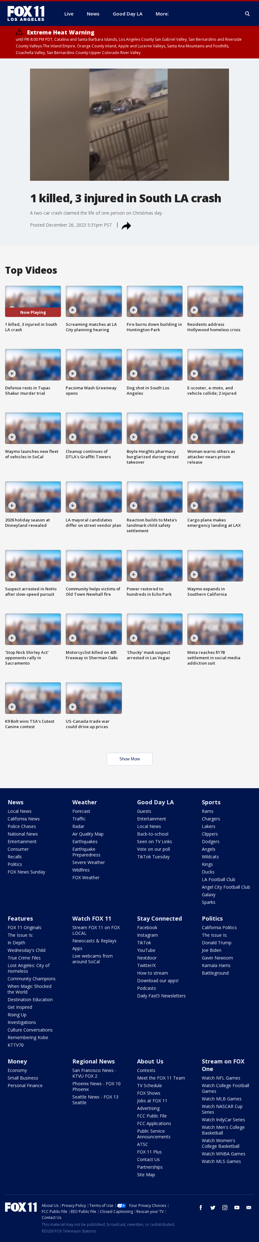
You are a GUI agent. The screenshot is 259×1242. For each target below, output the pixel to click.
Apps (77, 948)
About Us (150, 1061)
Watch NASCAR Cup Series (222, 1109)
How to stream (152, 973)
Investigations (22, 1022)
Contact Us (148, 1159)
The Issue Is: (20, 935)
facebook (201, 1207)
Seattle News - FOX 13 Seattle (95, 1099)
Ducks (208, 872)
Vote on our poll (153, 849)
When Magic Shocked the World (29, 989)
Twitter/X (146, 965)
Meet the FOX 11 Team (161, 1078)
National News (23, 834)
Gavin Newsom (217, 958)
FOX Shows (148, 1093)
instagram (225, 1207)
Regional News (93, 1061)
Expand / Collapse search (247, 14)
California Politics (219, 927)
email (249, 1207)
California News (24, 819)
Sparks (208, 902)
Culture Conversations (30, 1030)
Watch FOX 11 (91, 918)
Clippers (210, 834)
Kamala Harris (216, 965)
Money (17, 1061)
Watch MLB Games (222, 1099)
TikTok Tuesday (153, 857)
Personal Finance (25, 1085)
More (162, 13)
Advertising (148, 1108)
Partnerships (150, 1167)
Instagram (147, 935)
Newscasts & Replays (94, 941)
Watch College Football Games (225, 1088)
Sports (211, 802)
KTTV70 (16, 1045)
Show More (129, 759)
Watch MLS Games (221, 1161)
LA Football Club (218, 879)
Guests (144, 811)
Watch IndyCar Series (223, 1120)
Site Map (146, 1175)
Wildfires (81, 870)
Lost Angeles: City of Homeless (29, 968)
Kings (207, 864)
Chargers (211, 819)
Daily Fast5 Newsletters (161, 996)
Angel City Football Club (226, 887)
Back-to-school (152, 834)
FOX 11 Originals (24, 927)
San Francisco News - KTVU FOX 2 (94, 1073)
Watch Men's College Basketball (223, 1130)
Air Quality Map (88, 834)
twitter (213, 1207)
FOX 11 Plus (149, 1152)
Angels (208, 849)
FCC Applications (154, 1123)
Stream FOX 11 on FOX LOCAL (96, 930)
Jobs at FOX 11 (152, 1101)
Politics (15, 864)
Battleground (215, 973)
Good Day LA (155, 802)
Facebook (147, 927)
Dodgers (211, 841)
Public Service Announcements (154, 1134)
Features (20, 918)
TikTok (144, 943)
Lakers (208, 826)
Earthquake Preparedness (86, 852)
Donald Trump (217, 943)
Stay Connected (159, 918)
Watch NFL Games (221, 1078)
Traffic (79, 819)
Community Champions (32, 979)
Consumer (18, 849)
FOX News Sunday (26, 872)
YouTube (146, 950)
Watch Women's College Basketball (220, 1143)
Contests (146, 1070)
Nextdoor (147, 958)
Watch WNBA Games (223, 1154)
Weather (84, 802)
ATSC (142, 1144)
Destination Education (30, 999)
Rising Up (17, 1015)
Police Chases (22, 826)
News (15, 802)
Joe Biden (211, 950)
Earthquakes (85, 841)
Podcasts (146, 988)
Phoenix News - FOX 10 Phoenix (96, 1086)
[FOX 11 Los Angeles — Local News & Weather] (28, 13)
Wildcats (210, 857)
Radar (78, 826)
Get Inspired (20, 1007)
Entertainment (22, 841)
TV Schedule (149, 1085)
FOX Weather (85, 877)
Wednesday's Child (26, 950)
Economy (17, 1070)
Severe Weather (88, 862)
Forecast (81, 811)
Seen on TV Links (154, 841)
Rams (208, 811)
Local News (20, 811)
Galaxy (208, 895)
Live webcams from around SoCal (92, 959)
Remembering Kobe (28, 1037)
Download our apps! (157, 980)
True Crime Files (24, 958)
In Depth (16, 943)
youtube (237, 1207)
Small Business (23, 1078)
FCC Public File (152, 1116)
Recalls (15, 857)
